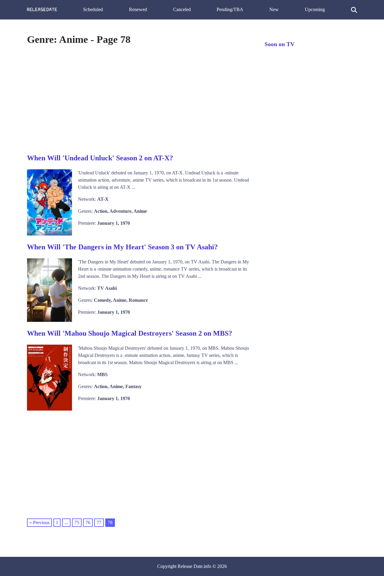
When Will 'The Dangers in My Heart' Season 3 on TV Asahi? (122, 247)
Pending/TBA (230, 9)
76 (88, 522)
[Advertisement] (140, 99)
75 (76, 522)
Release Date (190, 566)
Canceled (182, 9)
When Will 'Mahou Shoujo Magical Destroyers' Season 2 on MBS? (129, 333)
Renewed (138, 9)
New (274, 9)
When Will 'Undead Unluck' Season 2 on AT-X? (100, 158)
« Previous (39, 522)
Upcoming (315, 9)
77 (99, 522)
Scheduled (93, 9)
